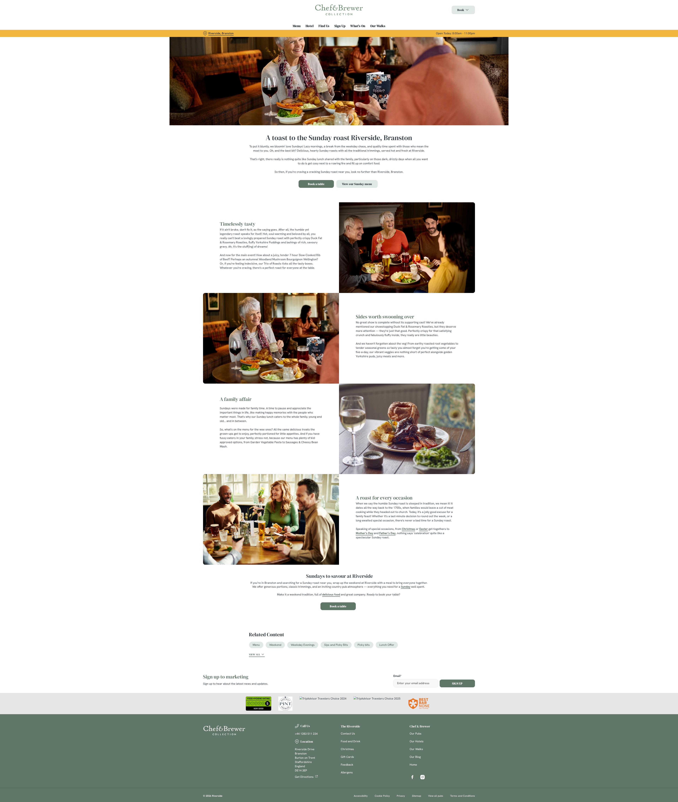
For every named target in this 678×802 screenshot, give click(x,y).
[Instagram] (422, 777)
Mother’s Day (364, 533)
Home (413, 764)
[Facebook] (412, 777)
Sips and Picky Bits (336, 645)
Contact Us (348, 733)
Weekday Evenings (303, 645)
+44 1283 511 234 (306, 734)
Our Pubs (415, 733)
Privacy (401, 795)
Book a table (316, 184)
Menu (256, 645)
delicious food (331, 594)
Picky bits (364, 645)
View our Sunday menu (357, 184)
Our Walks (416, 749)
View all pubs (435, 795)
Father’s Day (387, 533)
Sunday (405, 587)
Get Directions (304, 777)
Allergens (347, 772)
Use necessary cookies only (455, 20)
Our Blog (415, 757)
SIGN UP (457, 683)
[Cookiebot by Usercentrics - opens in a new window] (216, 33)
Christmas (408, 529)
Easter (423, 529)
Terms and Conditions (462, 795)
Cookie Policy (382, 795)
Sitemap (416, 795)
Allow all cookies (455, 9)
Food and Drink (350, 741)
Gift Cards (347, 757)
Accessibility (361, 795)
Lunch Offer (386, 645)
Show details (377, 32)
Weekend (275, 645)
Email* (397, 676)
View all (254, 654)
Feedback (347, 764)
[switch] (295, 33)
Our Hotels (417, 741)
